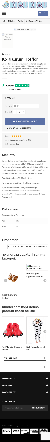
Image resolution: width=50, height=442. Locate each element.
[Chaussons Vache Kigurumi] (25, 29)
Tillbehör (11, 21)
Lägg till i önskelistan (20, 128)
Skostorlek (9, 106)
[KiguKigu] (25, 4)
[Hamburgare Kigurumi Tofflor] (37, 267)
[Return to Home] (4, 21)
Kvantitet (8, 112)
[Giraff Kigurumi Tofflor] (13, 278)
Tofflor (20, 21)
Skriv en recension (12, 144)
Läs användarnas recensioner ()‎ (18, 140)
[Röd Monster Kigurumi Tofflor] (13, 330)
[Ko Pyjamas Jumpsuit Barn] (37, 330)
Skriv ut (8, 54)
